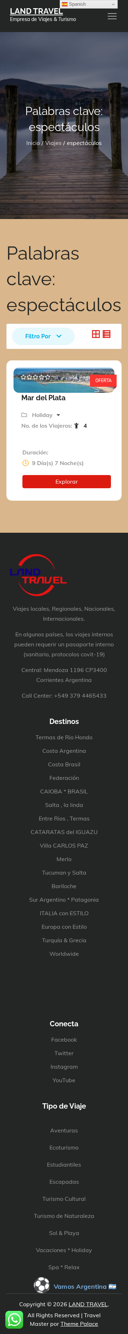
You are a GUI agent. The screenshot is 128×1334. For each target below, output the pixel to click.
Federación (64, 777)
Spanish (77, 4)
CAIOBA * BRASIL (64, 791)
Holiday (43, 414)
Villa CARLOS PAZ (64, 845)
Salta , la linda (64, 804)
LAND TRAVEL (36, 11)
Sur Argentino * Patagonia (64, 899)
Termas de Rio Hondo (64, 737)
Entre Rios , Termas (64, 818)
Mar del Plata (43, 398)
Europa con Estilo (64, 926)
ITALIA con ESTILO (64, 913)
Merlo (64, 859)
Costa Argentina (64, 750)
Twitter (64, 1053)
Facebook (64, 1039)
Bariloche (64, 886)
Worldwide (64, 953)
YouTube (64, 1080)
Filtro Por (38, 336)
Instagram (64, 1066)
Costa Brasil (64, 764)
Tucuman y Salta (64, 872)
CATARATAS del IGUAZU (64, 831)
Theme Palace (79, 1323)
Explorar (66, 481)
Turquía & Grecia (64, 940)
